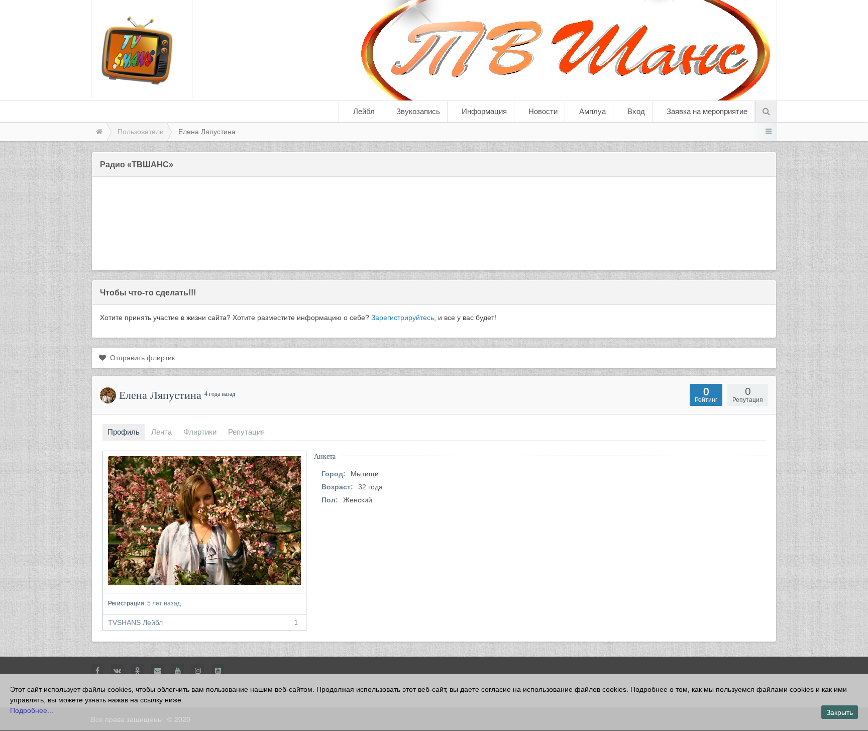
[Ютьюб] (177, 670)
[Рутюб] (217, 670)
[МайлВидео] (157, 670)
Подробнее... (31, 710)
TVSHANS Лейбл (203, 622)
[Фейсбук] (97, 670)
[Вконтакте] (117, 670)
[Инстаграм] (197, 670)
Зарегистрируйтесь (402, 318)
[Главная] (98, 132)
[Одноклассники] (137, 670)
